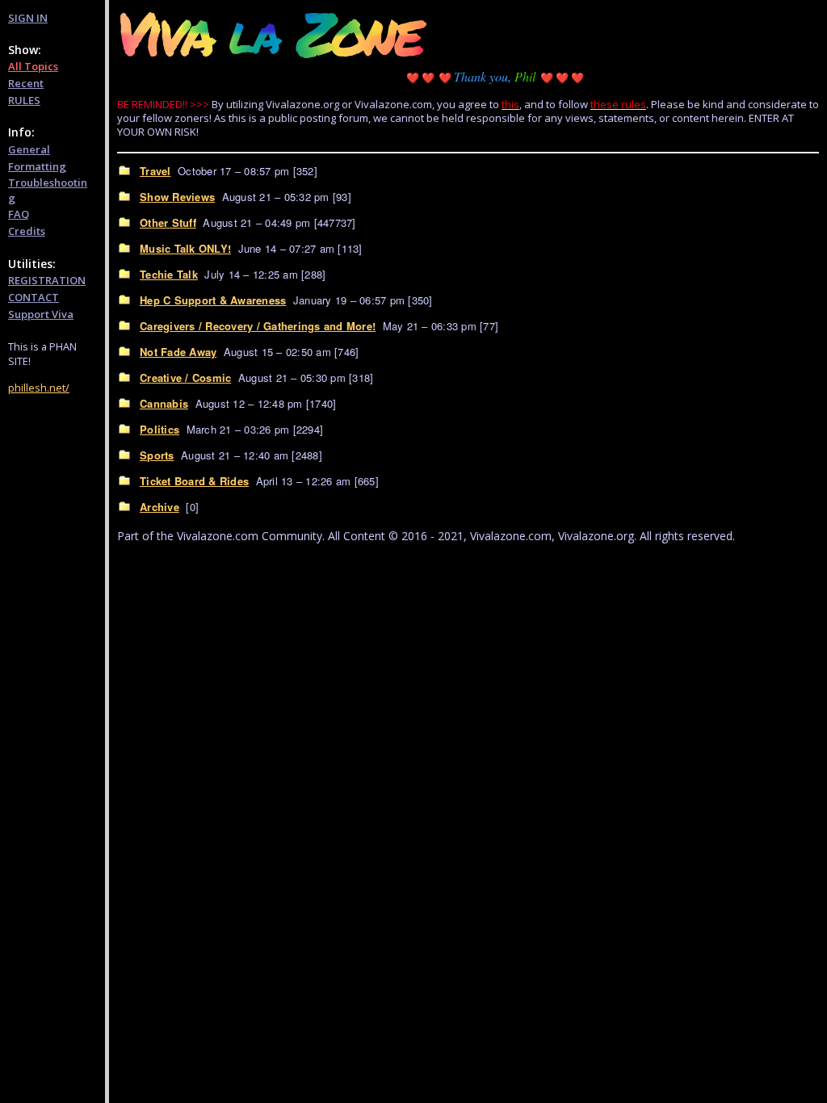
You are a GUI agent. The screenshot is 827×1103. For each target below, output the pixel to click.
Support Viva (40, 314)
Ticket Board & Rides (194, 481)
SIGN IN (28, 17)
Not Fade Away (178, 351)
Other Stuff (168, 222)
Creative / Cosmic (185, 377)
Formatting (37, 166)
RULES (24, 100)
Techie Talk (169, 274)
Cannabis (164, 403)
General (29, 149)
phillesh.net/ (38, 387)
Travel (155, 170)
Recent (26, 83)
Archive (159, 506)
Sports (157, 455)
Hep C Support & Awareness (213, 300)
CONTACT (33, 297)
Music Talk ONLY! (185, 248)
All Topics (33, 66)
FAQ (18, 214)
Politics (159, 429)
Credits (26, 231)
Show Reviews (177, 196)
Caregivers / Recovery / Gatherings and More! (258, 325)
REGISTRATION (47, 280)
